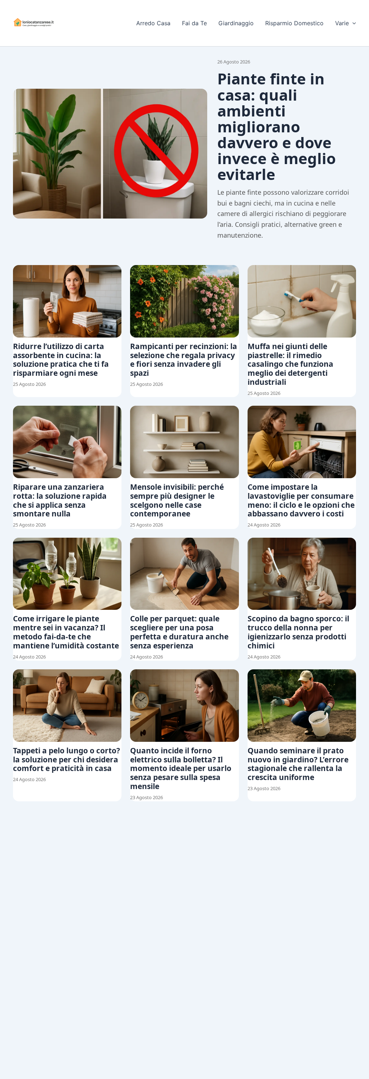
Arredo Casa (153, 23)
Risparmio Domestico (294, 23)
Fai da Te (194, 23)
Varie (342, 23)
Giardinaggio (236, 23)
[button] (352, 23)
